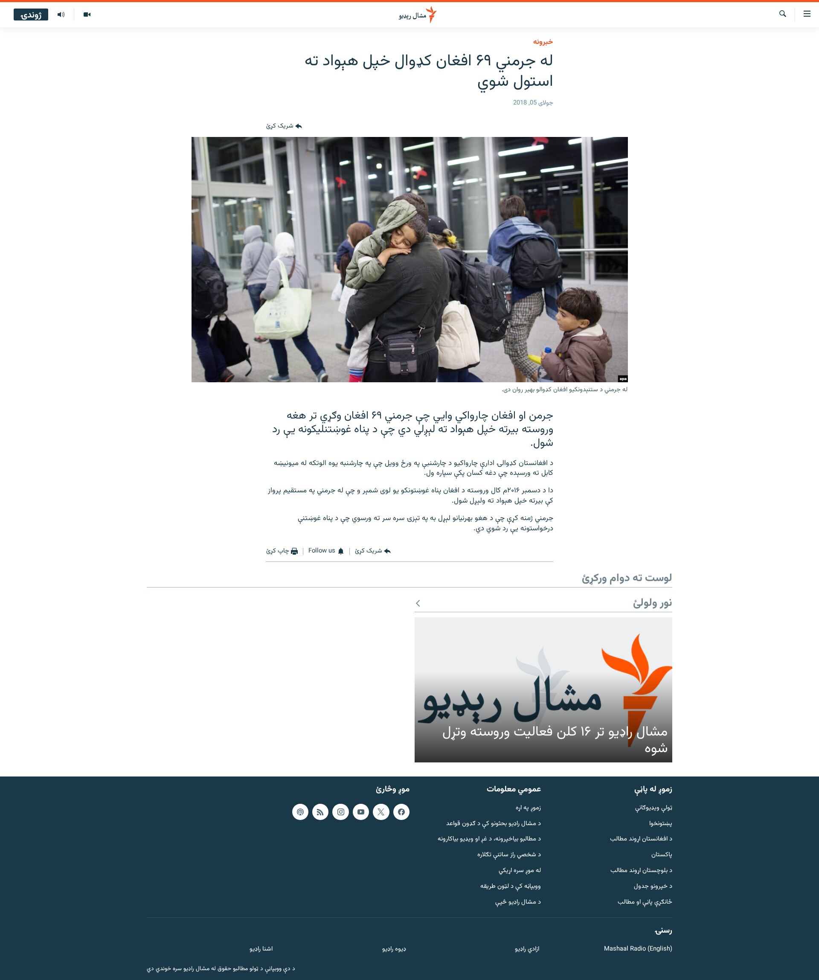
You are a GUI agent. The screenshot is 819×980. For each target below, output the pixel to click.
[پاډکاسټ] (300, 812)
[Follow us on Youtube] (361, 812)
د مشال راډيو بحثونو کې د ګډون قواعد (493, 824)
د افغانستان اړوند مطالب (641, 839)
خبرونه (543, 42)
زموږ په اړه (528, 808)
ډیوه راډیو (394, 949)
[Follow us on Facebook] (401, 812)
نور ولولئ (652, 603)
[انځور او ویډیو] (87, 15)
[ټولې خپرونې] (61, 15)
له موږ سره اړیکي (520, 871)
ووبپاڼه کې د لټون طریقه (510, 886)
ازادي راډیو (527, 949)
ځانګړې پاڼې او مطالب (645, 902)
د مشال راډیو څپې (518, 902)
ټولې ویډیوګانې (653, 808)
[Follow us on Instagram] (340, 812)
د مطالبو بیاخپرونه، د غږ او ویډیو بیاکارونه (489, 839)
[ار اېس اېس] (320, 812)
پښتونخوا (660, 824)
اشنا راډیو (261, 949)
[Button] (284, 127)
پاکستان (661, 855)
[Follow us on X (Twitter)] (381, 812)
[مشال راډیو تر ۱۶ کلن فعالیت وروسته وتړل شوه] (543, 689)
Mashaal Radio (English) (638, 949)
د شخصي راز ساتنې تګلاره (509, 855)
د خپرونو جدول (653, 886)
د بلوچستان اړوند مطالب (641, 871)
